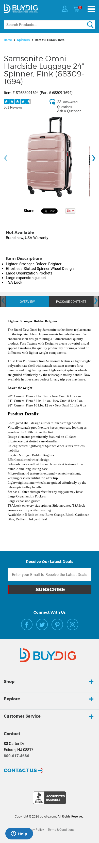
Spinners (23, 40)
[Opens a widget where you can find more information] (19, 834)
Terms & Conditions (61, 830)
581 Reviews (13, 107)
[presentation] (5, 158)
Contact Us (20, 770)
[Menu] (91, 9)
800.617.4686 (16, 756)
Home (8, 40)
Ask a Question (69, 111)
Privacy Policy (34, 830)
